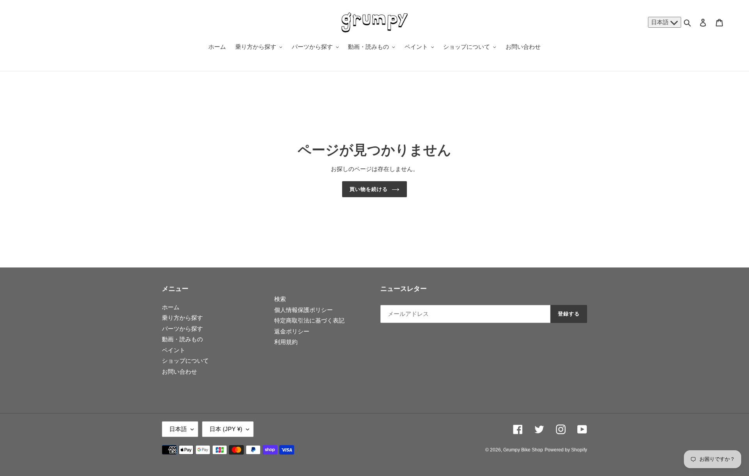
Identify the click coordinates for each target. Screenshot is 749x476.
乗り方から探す (182, 317)
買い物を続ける (369, 189)
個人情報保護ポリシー (303, 310)
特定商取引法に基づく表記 (309, 320)
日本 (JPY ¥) (225, 429)
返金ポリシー (291, 331)
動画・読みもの (182, 339)
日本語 (660, 22)
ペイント (173, 350)
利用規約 (286, 342)
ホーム (170, 307)
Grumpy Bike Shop (523, 450)
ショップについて (185, 360)
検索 (280, 299)
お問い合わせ (179, 371)
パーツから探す (182, 328)
